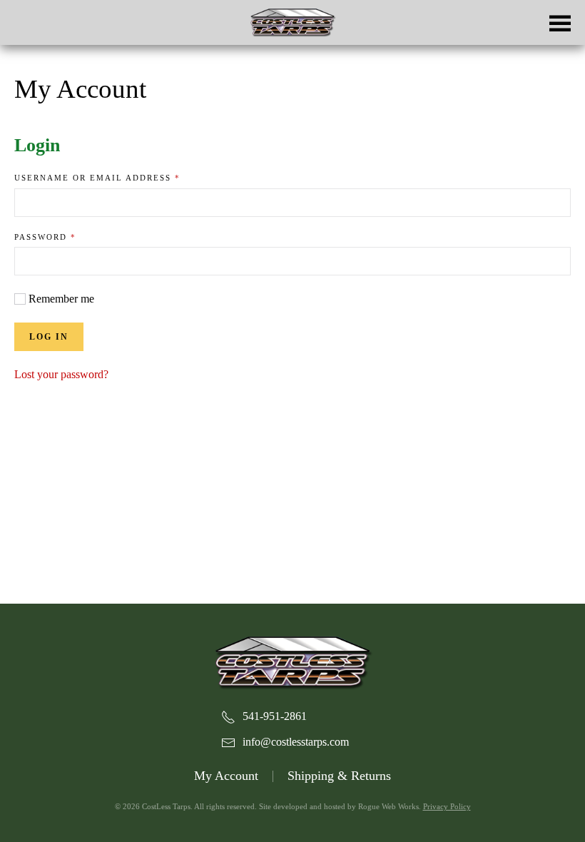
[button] (560, 22)
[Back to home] (292, 22)
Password (70, 236)
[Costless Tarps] (292, 661)
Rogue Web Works (388, 806)
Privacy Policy (447, 806)
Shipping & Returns (339, 776)
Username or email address (122, 177)
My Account (226, 776)
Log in (48, 337)
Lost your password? (61, 374)
